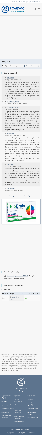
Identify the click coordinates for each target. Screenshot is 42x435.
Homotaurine (11, 188)
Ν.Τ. (30, 293)
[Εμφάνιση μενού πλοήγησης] (38, 9)
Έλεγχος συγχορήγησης (18, 400)
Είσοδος (14, 2)
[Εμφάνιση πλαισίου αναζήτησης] (35, 9)
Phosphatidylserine (13, 102)
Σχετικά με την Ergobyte (32, 413)
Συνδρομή (37, 2)
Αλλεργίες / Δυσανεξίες (18, 411)
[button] (19, 391)
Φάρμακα (4, 401)
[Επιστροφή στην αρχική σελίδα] (21, 384)
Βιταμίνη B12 (11, 133)
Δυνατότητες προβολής (31, 404)
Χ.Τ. (34, 293)
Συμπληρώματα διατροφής (6, 416)
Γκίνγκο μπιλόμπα (13, 107)
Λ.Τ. (38, 293)
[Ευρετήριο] (35, 66)
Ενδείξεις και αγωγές (8, 408)
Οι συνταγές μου (19, 421)
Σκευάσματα (5, 412)
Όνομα (12, 293)
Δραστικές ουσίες (7, 405)
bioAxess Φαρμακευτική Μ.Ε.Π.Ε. (17, 276)
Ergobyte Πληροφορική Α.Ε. (22, 429)
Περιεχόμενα (10, 432)
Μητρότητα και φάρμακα (18, 406)
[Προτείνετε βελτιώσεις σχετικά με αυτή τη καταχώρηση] (38, 66)
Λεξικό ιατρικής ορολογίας (19, 417)
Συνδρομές (31, 399)
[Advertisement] (21, 37)
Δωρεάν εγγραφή (25, 2)
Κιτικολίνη (10, 78)
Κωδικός (5, 293)
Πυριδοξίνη (10, 164)
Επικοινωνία (31, 432)
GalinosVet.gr (31, 417)
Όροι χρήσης (21, 432)
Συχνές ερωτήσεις (33, 408)
